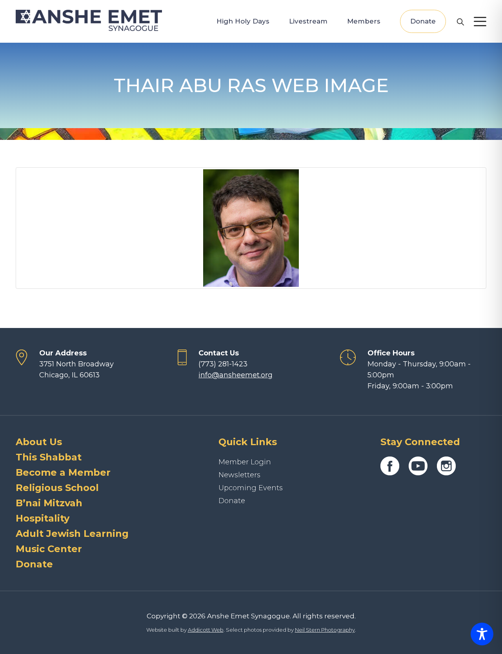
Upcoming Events (250, 488)
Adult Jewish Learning (72, 533)
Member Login (244, 462)
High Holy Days (242, 21)
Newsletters (239, 475)
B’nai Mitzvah (49, 503)
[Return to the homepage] (89, 20)
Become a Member (63, 472)
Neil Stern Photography (325, 630)
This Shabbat (49, 457)
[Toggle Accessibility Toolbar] (482, 634)
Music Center (49, 548)
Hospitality (42, 518)
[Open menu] (480, 21)
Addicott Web (206, 630)
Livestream (308, 21)
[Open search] (460, 21)
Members (363, 21)
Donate (423, 21)
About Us (39, 441)
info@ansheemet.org (235, 375)
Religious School (57, 487)
